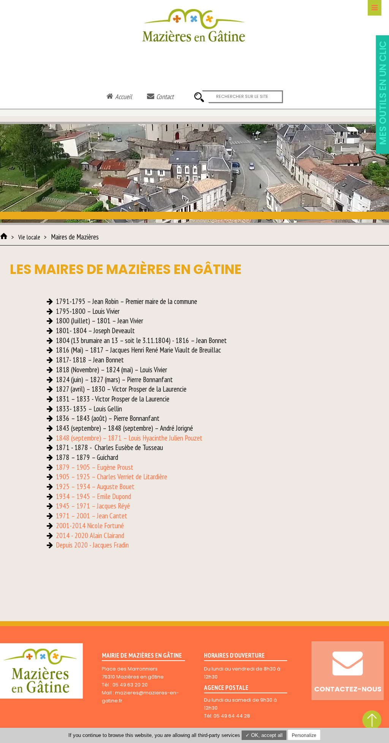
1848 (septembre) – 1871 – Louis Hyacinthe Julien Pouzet (129, 437)
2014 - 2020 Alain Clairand (90, 535)
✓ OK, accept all (264, 735)
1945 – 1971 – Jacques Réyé (93, 505)
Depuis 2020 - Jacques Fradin (92, 544)
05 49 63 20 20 (130, 684)
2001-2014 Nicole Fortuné (90, 525)
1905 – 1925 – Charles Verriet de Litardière (111, 476)
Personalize (304, 735)
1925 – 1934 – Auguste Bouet (95, 486)
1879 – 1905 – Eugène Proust (94, 467)
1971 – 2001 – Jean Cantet (91, 515)
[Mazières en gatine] (4, 236)
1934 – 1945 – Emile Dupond (93, 496)
